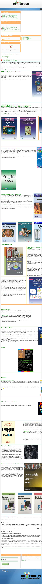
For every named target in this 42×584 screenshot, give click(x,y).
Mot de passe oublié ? (6, 567)
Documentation (11, 53)
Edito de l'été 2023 (26, 39)
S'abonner (24, 560)
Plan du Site (3, 570)
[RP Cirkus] (21, 3)
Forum (23, 580)
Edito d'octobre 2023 (26, 37)
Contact (3, 39)
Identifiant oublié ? (5, 565)
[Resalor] (11, 46)
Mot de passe (3, 559)
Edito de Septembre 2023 (27, 38)
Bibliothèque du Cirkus (10, 60)
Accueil (7, 53)
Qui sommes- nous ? (6, 37)
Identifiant (3, 556)
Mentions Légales (10, 571)
